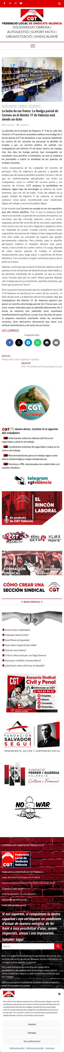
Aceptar (32, 1024)
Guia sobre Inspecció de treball (20, 645)
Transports (34, 105)
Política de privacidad (35, 1048)
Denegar (32, 1032)
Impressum (49, 1048)
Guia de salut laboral (15, 650)
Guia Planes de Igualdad (17, 640)
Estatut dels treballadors (17, 629)
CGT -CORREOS (10, 330)
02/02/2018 (9, 125)
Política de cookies (17, 1048)
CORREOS (24, 125)
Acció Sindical (9, 105)
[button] (59, 993)
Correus (22, 105)
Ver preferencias (32, 1041)
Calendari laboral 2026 (17, 635)
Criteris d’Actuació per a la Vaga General (25, 655)
